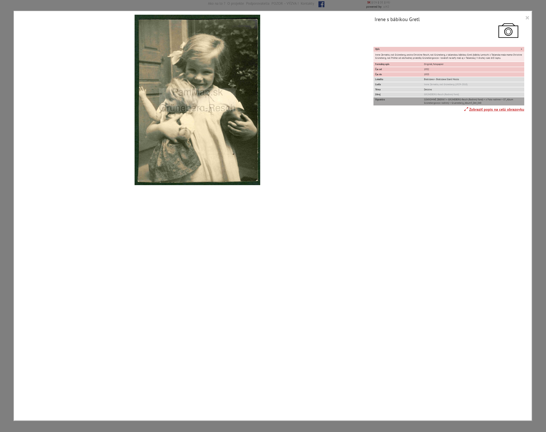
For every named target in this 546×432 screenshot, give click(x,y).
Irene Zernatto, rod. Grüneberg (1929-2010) (446, 84)
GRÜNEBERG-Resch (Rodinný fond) (441, 94)
